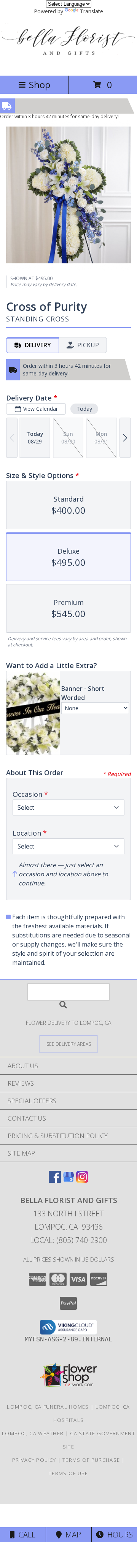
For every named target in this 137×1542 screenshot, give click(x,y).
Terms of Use (68, 1473)
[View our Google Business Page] (68, 1180)
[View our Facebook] (55, 1180)
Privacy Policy (34, 1460)
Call (25, 1534)
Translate (91, 11)
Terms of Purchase (91, 1460)
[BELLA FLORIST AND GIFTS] (68, 64)
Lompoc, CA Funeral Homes (48, 1406)
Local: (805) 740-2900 (68, 1240)
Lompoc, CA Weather (33, 1433)
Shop (39, 84)
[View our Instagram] (82, 1180)
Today (84, 408)
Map (71, 1534)
